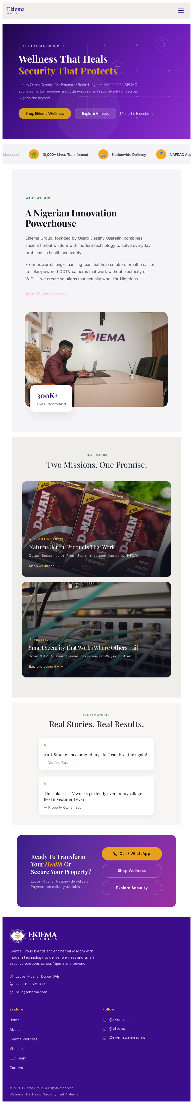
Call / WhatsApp (134, 853)
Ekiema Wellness (23, 1039)
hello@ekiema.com (31, 992)
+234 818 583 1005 (31, 984)
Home (15, 1020)
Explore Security (132, 887)
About (15, 1029)
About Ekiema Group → (47, 293)
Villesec (16, 1048)
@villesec (117, 1028)
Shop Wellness (132, 870)
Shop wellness (42, 566)
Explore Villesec (95, 113)
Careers (16, 1068)
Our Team (18, 1058)
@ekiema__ (119, 1019)
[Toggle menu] (181, 11)
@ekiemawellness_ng (127, 1037)
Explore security (44, 666)
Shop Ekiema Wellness (45, 113)
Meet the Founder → (137, 113)
